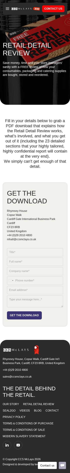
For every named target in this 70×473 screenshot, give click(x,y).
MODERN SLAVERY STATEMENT (24, 436)
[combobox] (10, 280)
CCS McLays (26, 459)
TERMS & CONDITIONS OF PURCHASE (28, 423)
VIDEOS (25, 410)
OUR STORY (11, 404)
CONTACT (52, 410)
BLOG (37, 410)
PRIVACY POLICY (14, 417)
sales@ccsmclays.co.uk (17, 376)
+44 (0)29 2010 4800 (19, 235)
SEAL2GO (9, 410)
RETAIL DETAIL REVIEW (38, 404)
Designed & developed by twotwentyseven (29, 464)
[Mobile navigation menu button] (7, 9)
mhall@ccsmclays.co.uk (21, 239)
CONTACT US (53, 8)
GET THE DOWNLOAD (24, 315)
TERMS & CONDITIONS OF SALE (24, 429)
